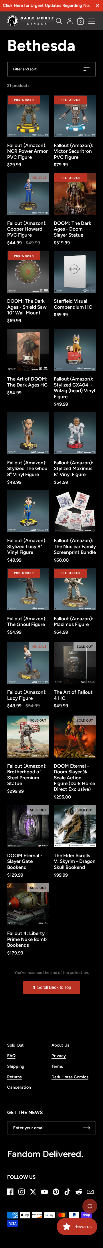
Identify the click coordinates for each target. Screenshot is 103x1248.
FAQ (11, 1055)
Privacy (59, 1055)
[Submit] (86, 1128)
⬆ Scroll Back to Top (51, 987)
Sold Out (15, 1045)
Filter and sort (25, 69)
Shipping (15, 1066)
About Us (60, 1045)
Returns (14, 1076)
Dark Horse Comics (70, 1076)
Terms (57, 1066)
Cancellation (19, 1087)
